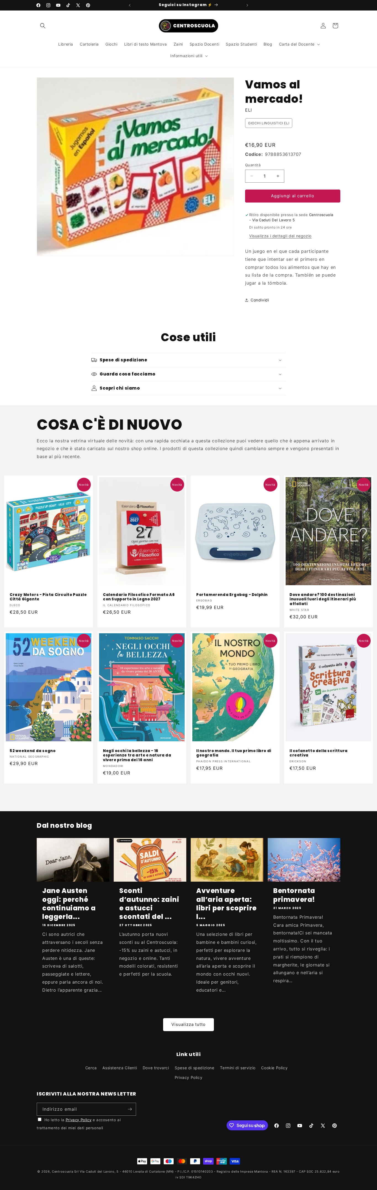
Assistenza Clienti (119, 1067)
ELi (248, 110)
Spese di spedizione (194, 1067)
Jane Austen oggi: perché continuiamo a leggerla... (69, 903)
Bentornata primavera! (294, 894)
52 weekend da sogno (32, 751)
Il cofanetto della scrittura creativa (319, 753)
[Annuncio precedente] (130, 5)
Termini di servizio (237, 1067)
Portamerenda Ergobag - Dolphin (232, 594)
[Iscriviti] (130, 1109)
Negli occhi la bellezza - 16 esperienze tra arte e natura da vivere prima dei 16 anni (137, 756)
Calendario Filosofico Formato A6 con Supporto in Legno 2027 (139, 597)
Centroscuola (62, 1171)
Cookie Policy (274, 1067)
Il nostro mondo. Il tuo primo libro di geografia (233, 753)
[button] (43, 26)
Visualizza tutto (188, 1024)
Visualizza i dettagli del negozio (280, 235)
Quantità (253, 165)
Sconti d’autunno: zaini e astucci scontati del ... (149, 903)
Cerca (91, 1067)
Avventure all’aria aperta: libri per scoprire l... (226, 903)
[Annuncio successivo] (247, 5)
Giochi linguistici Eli (268, 123)
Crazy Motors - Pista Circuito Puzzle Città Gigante (48, 597)
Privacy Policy (188, 1077)
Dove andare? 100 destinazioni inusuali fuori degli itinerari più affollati (323, 599)
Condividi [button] (260, 300)
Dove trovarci (156, 1067)
